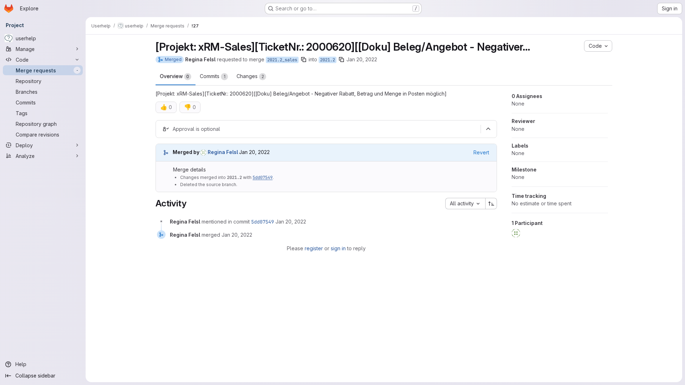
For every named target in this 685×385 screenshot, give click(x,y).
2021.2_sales (282, 60)
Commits (212, 76)
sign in (338, 248)
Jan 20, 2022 (361, 59)
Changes (250, 76)
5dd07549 (263, 177)
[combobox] (465, 203)
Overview (174, 76)
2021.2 (327, 60)
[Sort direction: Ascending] (491, 203)
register (314, 248)
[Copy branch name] (303, 59)
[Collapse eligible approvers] (488, 129)
